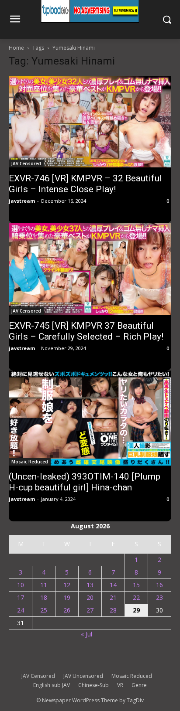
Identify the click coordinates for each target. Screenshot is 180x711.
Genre (139, 685)
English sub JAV (51, 685)
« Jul (86, 634)
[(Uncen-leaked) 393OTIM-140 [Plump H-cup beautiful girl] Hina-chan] (90, 418)
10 (20, 585)
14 (113, 585)
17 (20, 597)
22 (136, 597)
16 (159, 585)
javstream (22, 200)
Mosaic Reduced (29, 462)
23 (159, 597)
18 (43, 597)
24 (20, 610)
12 (66, 585)
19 (66, 597)
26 (66, 610)
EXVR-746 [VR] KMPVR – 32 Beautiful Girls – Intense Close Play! (85, 183)
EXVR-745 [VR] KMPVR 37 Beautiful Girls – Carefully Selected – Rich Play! (86, 331)
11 (43, 585)
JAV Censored (26, 163)
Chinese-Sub (93, 685)
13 (90, 585)
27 (90, 610)
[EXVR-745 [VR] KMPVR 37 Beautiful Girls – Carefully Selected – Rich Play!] (90, 268)
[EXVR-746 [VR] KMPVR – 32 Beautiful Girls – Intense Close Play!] (90, 121)
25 (43, 610)
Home (16, 47)
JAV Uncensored (83, 676)
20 (90, 597)
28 (113, 610)
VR (120, 685)
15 (136, 585)
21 (113, 597)
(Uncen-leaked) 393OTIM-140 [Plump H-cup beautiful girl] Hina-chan (84, 482)
